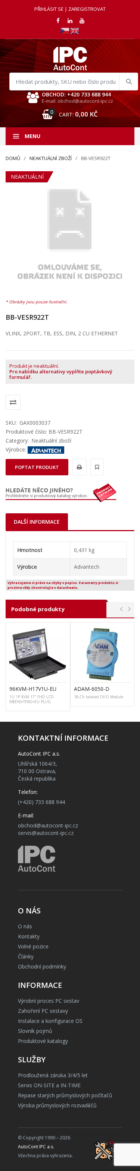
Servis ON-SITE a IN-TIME (49, 1085)
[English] (75, 30)
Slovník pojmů (35, 1030)
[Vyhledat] (128, 81)
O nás (25, 926)
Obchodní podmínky (42, 966)
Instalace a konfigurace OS (50, 1020)
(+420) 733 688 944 (41, 801)
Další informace (37, 521)
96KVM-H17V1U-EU (32, 688)
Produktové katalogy (43, 1040)
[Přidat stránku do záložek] (96, 466)
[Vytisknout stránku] (78, 466)
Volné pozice (33, 946)
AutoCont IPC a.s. (36, 1146)
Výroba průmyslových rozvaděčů (57, 1105)
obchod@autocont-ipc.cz (48, 825)
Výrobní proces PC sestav (48, 1000)
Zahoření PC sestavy (43, 1010)
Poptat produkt (37, 467)
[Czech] (65, 30)
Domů (13, 158)
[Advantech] (46, 449)
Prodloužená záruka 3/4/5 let (53, 1075)
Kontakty (29, 936)
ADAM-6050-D (91, 688)
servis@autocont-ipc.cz (46, 832)
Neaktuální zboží (50, 158)
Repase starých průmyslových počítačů (65, 1095)
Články (26, 956)
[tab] (37, 521)
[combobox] (74, 81)
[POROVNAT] (13, 402)
